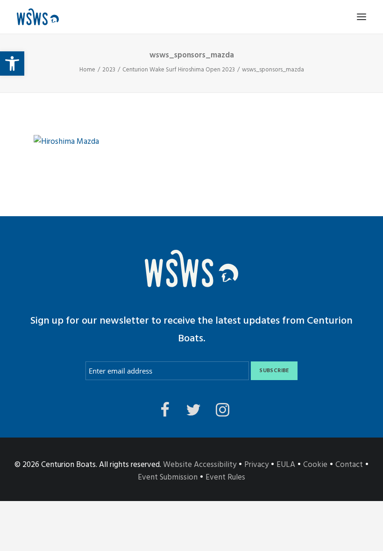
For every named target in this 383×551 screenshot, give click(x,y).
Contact (349, 465)
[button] (12, 63)
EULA (286, 465)
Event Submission (168, 477)
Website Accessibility (199, 465)
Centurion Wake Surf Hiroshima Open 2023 (178, 70)
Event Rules (225, 477)
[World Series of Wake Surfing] (38, 16)
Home (87, 70)
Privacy (256, 465)
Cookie (315, 465)
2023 (108, 70)
